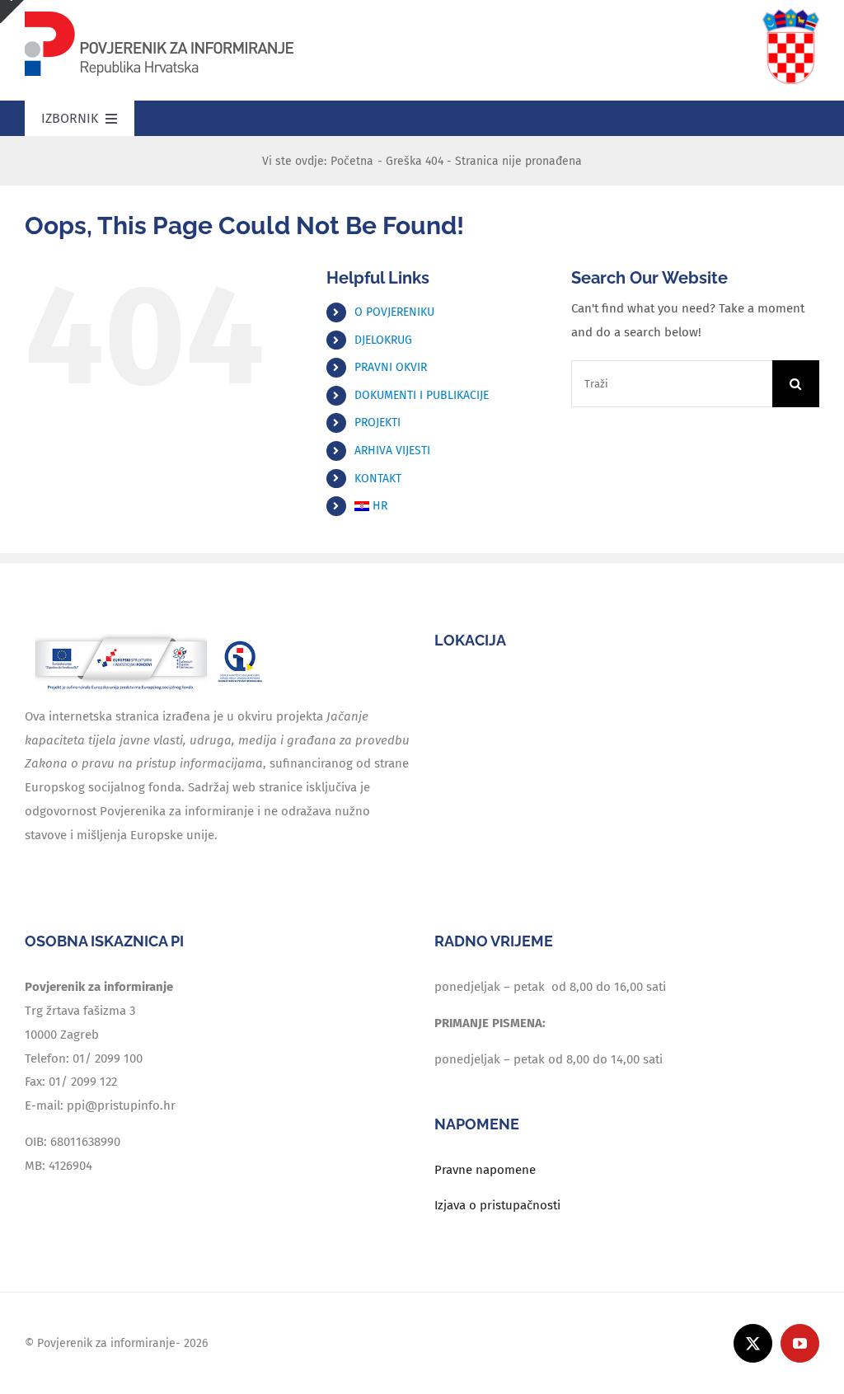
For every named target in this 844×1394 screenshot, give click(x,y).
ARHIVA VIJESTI (392, 451)
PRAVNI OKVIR (390, 367)
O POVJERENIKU (394, 312)
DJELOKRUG (383, 340)
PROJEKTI (377, 422)
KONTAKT (377, 479)
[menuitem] (450, 506)
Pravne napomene (485, 1169)
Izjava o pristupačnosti (497, 1205)
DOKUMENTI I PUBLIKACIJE (421, 395)
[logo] (159, 14)
